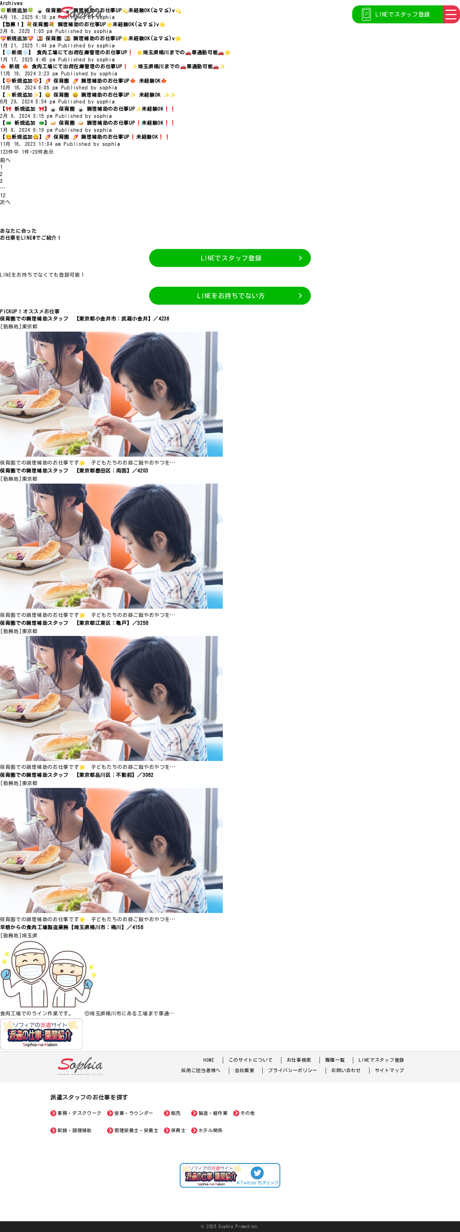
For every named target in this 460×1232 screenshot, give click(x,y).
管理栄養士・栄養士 (136, 1130)
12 (2, 195)
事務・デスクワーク (80, 1113)
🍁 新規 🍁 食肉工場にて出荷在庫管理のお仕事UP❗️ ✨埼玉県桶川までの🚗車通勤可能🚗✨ (113, 66)
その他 (247, 1113)
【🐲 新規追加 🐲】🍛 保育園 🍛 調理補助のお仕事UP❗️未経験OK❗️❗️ (88, 122)
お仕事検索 (299, 1060)
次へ (5, 202)
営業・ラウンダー (133, 1113)
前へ (5, 160)
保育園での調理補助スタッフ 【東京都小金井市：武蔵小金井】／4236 (85, 318)
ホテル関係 (210, 1130)
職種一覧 (335, 1060)
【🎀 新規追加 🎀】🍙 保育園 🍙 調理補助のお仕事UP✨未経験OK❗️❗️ (88, 108)
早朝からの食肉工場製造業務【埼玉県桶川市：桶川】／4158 (71, 927)
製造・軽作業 (213, 1113)
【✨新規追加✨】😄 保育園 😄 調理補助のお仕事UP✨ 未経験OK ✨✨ (88, 94)
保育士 (178, 1130)
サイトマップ (389, 1070)
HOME (209, 1060)
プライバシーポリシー (292, 1070)
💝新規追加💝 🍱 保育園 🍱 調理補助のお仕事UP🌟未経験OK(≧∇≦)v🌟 (90, 38)
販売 (176, 1113)
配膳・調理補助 (75, 1130)
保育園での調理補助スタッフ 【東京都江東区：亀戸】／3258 (74, 623)
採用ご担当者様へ (201, 1070)
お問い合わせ (346, 1070)
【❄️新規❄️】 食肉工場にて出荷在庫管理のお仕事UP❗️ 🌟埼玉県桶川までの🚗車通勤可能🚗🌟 (115, 52)
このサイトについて (251, 1060)
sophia (106, 17)
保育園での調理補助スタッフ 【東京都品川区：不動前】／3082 (77, 775)
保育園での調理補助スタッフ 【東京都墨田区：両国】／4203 (74, 470)
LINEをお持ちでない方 (231, 295)
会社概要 (244, 1070)
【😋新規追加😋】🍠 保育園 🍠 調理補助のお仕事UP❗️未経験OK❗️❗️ (85, 136)
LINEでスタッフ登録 (403, 14)
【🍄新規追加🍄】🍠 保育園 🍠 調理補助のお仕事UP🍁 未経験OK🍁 (83, 80)
